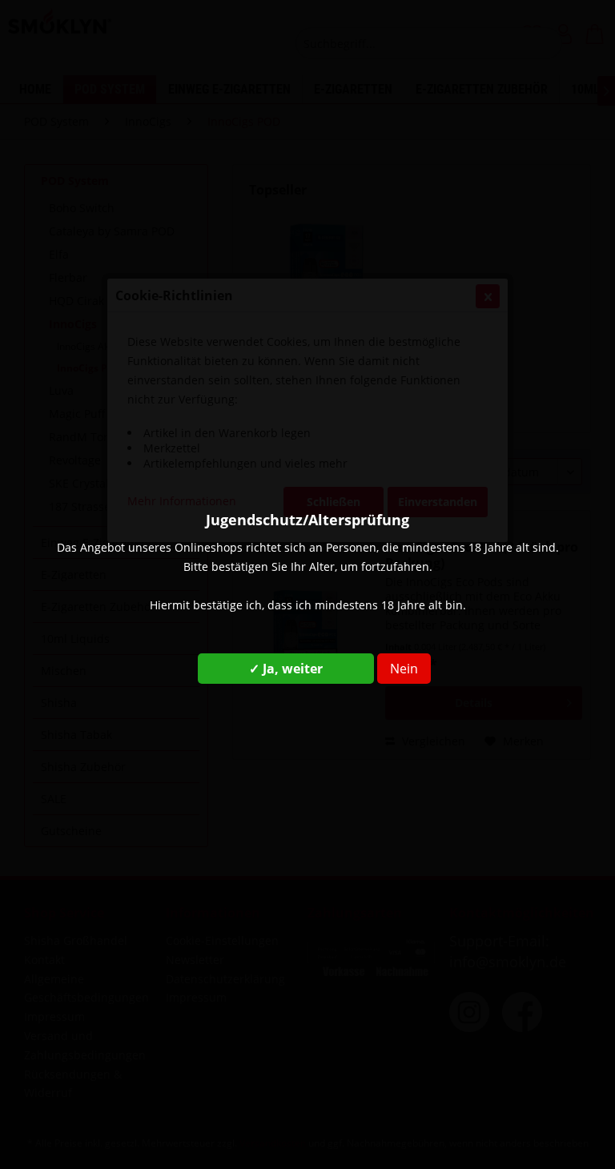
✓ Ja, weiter (286, 668)
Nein (404, 668)
